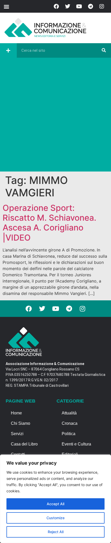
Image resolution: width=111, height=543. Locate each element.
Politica (68, 434)
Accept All (55, 504)
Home (16, 413)
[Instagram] (102, 6)
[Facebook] (56, 6)
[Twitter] (67, 6)
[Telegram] (90, 6)
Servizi (17, 434)
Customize (55, 518)
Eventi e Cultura (76, 444)
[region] (55, 499)
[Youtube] (79, 6)
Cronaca (69, 423)
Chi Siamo (20, 423)
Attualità (69, 413)
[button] (6, 6)
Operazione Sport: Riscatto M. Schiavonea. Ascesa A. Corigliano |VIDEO (49, 223)
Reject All (56, 532)
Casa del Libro (24, 444)
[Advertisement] (55, 116)
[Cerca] (104, 50)
